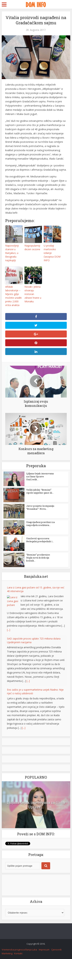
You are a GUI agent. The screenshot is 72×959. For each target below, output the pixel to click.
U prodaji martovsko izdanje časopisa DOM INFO (52, 253)
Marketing (7, 953)
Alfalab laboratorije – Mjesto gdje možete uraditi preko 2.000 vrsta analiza (13, 296)
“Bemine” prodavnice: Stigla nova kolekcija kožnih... (38, 557)
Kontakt (18, 953)
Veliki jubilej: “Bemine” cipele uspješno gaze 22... (40, 491)
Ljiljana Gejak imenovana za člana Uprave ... (36, 804)
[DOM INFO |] (36, 4)
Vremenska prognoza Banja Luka (19, 949)
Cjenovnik (56, 949)
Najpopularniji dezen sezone (32, 247)
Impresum (44, 949)
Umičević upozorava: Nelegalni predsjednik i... (40, 540)
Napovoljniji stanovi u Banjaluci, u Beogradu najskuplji (12, 253)
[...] (8, 629)
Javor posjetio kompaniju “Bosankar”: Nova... (40, 507)
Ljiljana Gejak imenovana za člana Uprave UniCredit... (40, 476)
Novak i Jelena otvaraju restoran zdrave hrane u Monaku (32, 294)
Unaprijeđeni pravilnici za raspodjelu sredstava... (40, 524)
